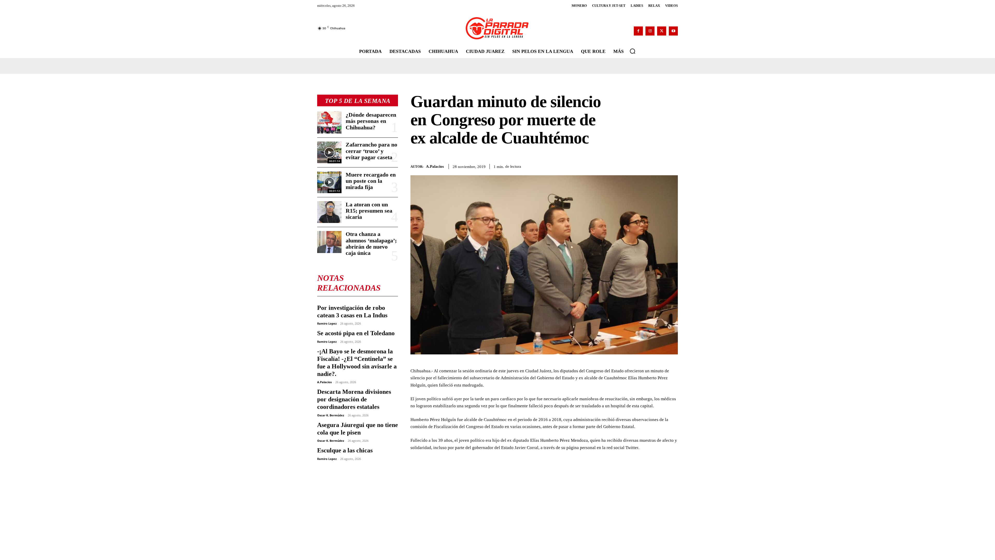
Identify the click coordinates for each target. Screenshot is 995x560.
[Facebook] (638, 31)
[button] (632, 51)
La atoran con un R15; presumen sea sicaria (369, 210)
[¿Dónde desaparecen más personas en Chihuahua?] (329, 122)
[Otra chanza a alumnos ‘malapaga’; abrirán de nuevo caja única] (329, 242)
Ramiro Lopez (327, 323)
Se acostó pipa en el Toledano (356, 333)
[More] (672, 165)
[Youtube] (673, 31)
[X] (661, 31)
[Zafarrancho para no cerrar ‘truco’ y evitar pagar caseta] (329, 152)
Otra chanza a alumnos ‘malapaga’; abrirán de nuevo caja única (371, 243)
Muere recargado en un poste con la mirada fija (371, 180)
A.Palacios (324, 382)
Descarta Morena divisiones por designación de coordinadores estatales (354, 399)
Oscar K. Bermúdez (330, 415)
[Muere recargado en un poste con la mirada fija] (329, 182)
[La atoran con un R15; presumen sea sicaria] (329, 212)
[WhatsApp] (636, 165)
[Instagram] (650, 31)
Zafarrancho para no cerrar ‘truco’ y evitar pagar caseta (371, 150)
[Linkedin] (648, 165)
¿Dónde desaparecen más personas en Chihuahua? (371, 120)
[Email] (660, 165)
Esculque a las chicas (345, 450)
